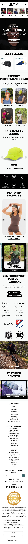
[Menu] (2, 4)
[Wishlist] (23, 4)
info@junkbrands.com (18, 481)
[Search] (4, 4)
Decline (13, 536)
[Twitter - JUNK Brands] (16, 487)
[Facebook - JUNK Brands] (12, 487)
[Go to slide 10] (17, 239)
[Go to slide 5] (12, 239)
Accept (13, 532)
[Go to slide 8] (15, 239)
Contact (14, 484)
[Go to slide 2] (9, 239)
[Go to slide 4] (11, 239)
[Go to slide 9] (16, 239)
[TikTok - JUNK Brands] (9, 487)
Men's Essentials (14, 292)
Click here (21, 516)
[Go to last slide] (2, 63)
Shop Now (14, 40)
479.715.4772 (8, 481)
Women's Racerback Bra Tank (14, 237)
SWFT (14, 165)
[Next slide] (26, 63)
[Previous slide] (2, 355)
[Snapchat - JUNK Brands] (18, 487)
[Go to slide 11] (18, 239)
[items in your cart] (26, 4)
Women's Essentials (15, 295)
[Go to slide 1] (8, 239)
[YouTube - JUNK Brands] (14, 487)
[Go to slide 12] (19, 239)
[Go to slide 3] (10, 239)
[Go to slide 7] (14, 239)
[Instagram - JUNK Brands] (7, 487)
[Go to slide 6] (13, 239)
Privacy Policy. (8, 529)
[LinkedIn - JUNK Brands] (21, 487)
